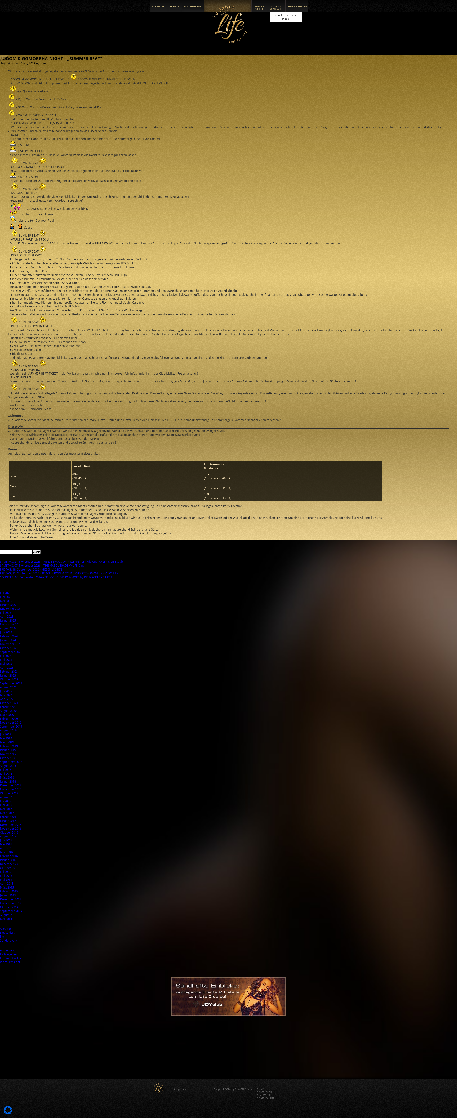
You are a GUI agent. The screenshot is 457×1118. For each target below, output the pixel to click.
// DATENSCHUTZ (265, 1098)
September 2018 (11, 762)
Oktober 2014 (9, 907)
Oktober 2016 (9, 832)
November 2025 (10, 609)
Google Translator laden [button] (285, 17)
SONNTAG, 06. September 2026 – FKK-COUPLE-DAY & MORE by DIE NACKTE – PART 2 (56, 577)
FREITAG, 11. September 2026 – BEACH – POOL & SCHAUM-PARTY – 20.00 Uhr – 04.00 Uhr (59, 573)
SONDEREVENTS (193, 6)
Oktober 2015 (9, 868)
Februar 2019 (9, 746)
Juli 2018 (5, 770)
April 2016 (6, 848)
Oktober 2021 (9, 703)
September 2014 (11, 911)
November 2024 (10, 624)
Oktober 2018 (9, 758)
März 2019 (7, 742)
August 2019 (8, 730)
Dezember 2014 (10, 899)
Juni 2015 (6, 876)
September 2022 (11, 683)
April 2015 (6, 883)
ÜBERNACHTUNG (297, 6)
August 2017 (8, 797)
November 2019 (10, 723)
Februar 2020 (9, 719)
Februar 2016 (9, 856)
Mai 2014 (6, 919)
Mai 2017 (6, 809)
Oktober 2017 (9, 793)
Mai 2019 (6, 738)
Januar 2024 (8, 640)
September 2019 (11, 726)
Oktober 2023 (9, 648)
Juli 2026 (5, 593)
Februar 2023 (9, 671)
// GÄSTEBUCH (264, 1092)
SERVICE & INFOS (260, 6)
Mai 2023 (6, 664)
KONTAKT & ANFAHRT (276, 6)
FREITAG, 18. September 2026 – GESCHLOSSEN (31, 569)
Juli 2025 (5, 613)
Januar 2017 (8, 821)
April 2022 (6, 699)
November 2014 (10, 903)
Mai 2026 (6, 601)
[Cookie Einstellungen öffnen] (8, 1113)
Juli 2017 (5, 801)
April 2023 (6, 668)
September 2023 (11, 652)
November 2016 (10, 829)
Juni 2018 (6, 774)
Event (3, 936)
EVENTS (175, 6)
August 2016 (8, 836)
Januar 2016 (8, 860)
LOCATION (159, 6)
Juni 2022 (6, 691)
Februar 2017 (9, 817)
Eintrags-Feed (9, 954)
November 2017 (10, 789)
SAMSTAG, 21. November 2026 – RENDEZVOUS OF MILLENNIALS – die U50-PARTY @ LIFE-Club (61, 562)
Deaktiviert (7, 933)
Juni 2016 (6, 840)
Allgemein (6, 929)
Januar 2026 (8, 605)
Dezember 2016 (10, 825)
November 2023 (10, 644)
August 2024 (8, 628)
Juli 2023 (5, 656)
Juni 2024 (6, 632)
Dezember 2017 (10, 785)
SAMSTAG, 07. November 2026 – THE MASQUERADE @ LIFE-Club (42, 565)
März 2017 (7, 813)
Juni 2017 (6, 805)
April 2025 (6, 617)
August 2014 (8, 915)
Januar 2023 (8, 675)
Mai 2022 (6, 695)
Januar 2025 (8, 620)
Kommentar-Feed (12, 958)
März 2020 (7, 715)
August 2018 (8, 766)
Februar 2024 (9, 636)
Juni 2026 (6, 597)
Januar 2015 (8, 895)
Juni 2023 (6, 660)
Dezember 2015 (10, 864)
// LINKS (261, 1089)
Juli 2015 (5, 872)
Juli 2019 (5, 734)
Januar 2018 (8, 781)
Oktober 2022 (9, 679)
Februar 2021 (9, 707)
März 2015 (7, 887)
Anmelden (7, 950)
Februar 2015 (9, 891)
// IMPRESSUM (264, 1095)
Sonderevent (8, 940)
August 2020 (8, 711)
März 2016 (7, 852)
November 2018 (10, 754)
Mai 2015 (6, 880)
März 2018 (7, 777)
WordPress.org (10, 962)
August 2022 (8, 687)
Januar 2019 (8, 750)
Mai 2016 (6, 844)
